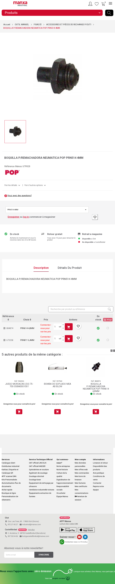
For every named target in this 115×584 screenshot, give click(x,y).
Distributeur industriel (10, 466)
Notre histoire (62, 470)
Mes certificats (81, 486)
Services (6, 459)
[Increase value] (63, 325)
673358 (9, 340)
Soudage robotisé (36, 476)
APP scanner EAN (9, 476)
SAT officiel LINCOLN (37, 463)
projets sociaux (58, 578)
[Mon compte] (90, 3)
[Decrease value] (63, 328)
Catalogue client (8, 463)
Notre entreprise (63, 466)
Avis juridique (98, 473)
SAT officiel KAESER (37, 466)
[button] (108, 328)
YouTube (79, 537)
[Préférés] (97, 3)
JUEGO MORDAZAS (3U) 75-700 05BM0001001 (19, 385)
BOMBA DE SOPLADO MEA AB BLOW (57, 385)
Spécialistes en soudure (39, 470)
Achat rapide (7, 490)
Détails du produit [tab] (70, 267)
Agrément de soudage (38, 473)
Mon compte (80, 459)
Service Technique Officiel (41, 459)
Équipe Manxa (62, 496)
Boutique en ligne (9, 493)
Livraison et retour (100, 463)
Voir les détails (12, 185)
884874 (9, 328)
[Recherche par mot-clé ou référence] (109, 13)
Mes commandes (82, 473)
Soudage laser (35, 480)
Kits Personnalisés (9, 480)
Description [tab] (41, 267)
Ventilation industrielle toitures (41, 490)
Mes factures (80, 483)
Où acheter (61, 493)
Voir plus (31, 530)
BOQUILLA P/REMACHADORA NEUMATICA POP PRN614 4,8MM (96, 387)
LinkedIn (85, 537)
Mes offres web (81, 470)
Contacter (97, 483)
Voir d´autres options (35, 185)
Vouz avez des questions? (19, 195)
